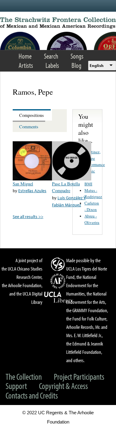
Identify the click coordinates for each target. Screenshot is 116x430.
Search (51, 56)
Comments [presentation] (28, 127)
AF (58, 281)
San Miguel (23, 184)
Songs (77, 56)
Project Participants (79, 376)
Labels (52, 65)
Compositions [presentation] (31, 115)
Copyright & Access (63, 385)
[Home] (58, 23)
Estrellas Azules (32, 190)
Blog (76, 65)
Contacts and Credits (32, 395)
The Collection (24, 376)
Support (16, 385)
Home (25, 56)
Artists (26, 65)
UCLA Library (58, 297)
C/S (58, 264)
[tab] (32, 115)
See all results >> (28, 216)
